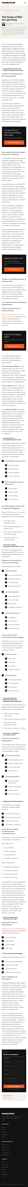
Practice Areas (5, 1144)
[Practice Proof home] (8, 3)
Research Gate (17, 512)
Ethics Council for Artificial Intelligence (15, 928)
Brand (3, 1129)
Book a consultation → (14, 142)
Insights (4, 1169)
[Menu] (24, 2)
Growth (3, 1137)
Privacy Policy (5, 1174)
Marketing (4, 1132)
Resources (7, 10)
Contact (4, 1172)
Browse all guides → (8, 1097)
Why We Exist (5, 1164)
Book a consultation (14, 1086)
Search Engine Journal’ (15, 641)
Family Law (4, 1147)
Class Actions (5, 1154)
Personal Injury (5, 1149)
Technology (4, 1134)
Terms (3, 1177)
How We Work (5, 1167)
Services (4, 1127)
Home (3, 10)
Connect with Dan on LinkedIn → (8, 35)
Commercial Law (6, 1152)
